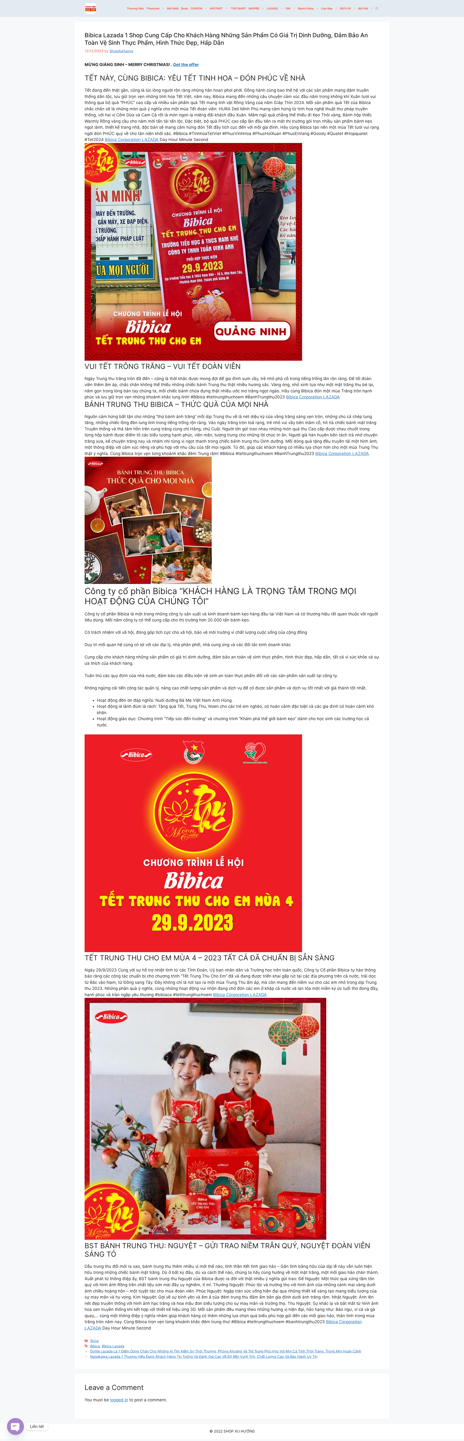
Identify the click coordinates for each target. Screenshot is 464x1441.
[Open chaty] (15, 1426)
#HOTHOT (216, 8)
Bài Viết (363, 8)
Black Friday (306, 8)
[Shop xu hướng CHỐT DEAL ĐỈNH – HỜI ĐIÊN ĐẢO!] (91, 8)
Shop (94, 1341)
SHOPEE (253, 8)
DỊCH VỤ (345, 8)
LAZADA (272, 8)
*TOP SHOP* (238, 8)
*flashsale (153, 8)
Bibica (95, 1346)
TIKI (287, 8)
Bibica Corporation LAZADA (132, 139)
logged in (119, 1399)
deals (184, 8)
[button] (376, 8)
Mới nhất (173, 8)
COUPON (196, 8)
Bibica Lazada (113, 1346)
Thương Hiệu (135, 8)
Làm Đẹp (327, 8)
